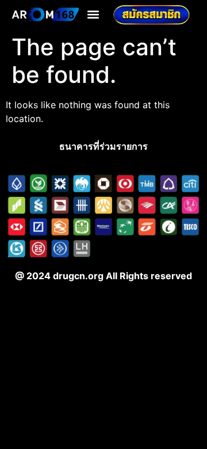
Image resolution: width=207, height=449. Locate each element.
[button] (93, 14)
